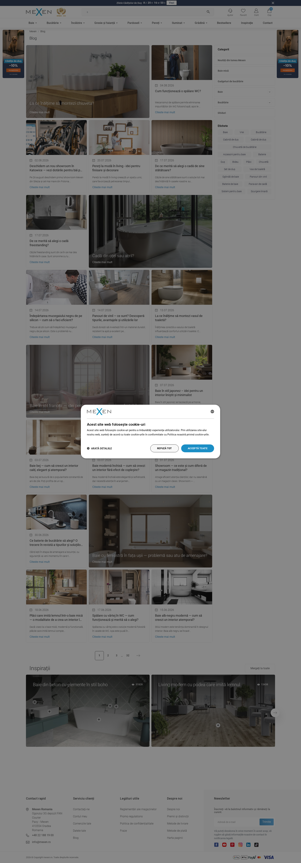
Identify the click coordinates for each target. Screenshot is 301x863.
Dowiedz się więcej (98, 438)
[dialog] (150, 431)
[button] (99, 448)
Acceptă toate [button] (197, 448)
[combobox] (212, 411)
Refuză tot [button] (164, 448)
